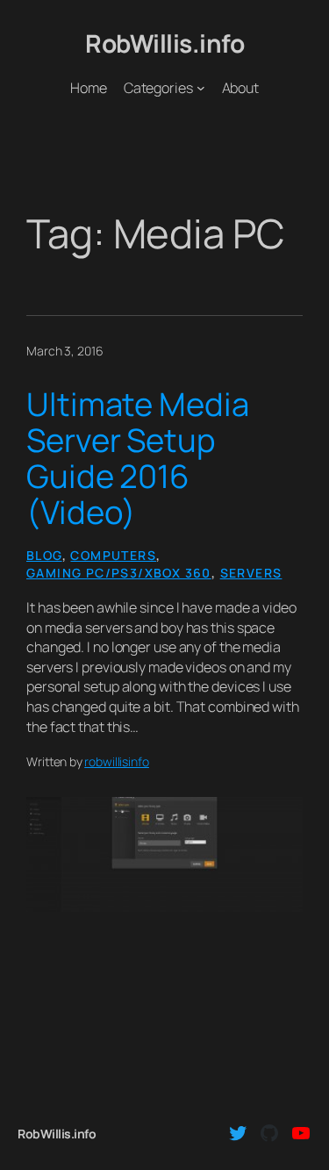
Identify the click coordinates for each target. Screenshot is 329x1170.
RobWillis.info (164, 43)
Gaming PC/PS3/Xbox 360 (118, 572)
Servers (251, 572)
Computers (113, 555)
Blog (44, 555)
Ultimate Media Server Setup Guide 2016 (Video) (137, 458)
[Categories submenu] (201, 87)
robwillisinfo (116, 761)
